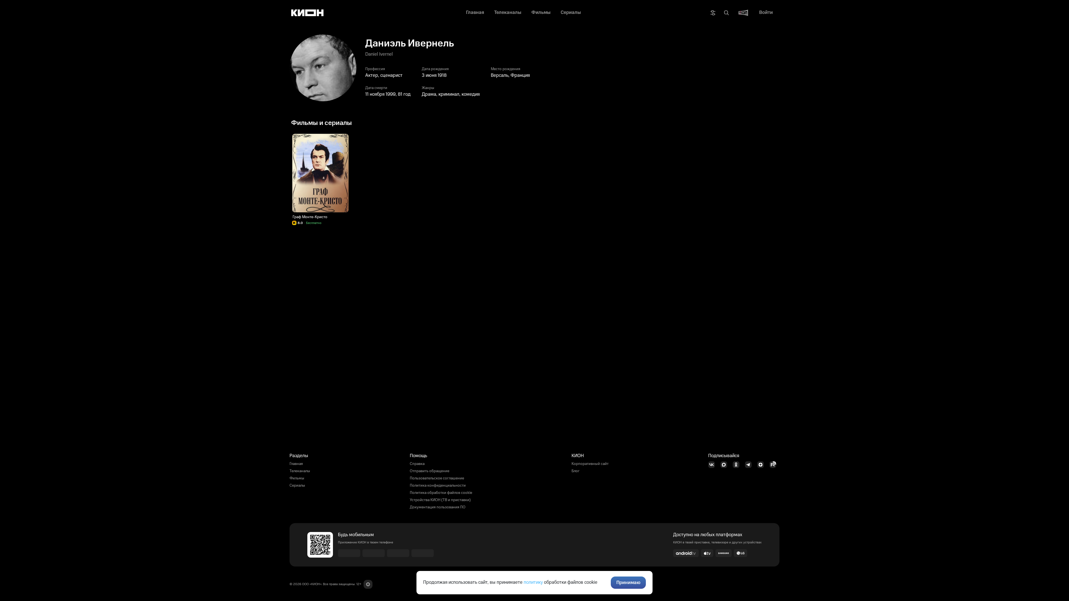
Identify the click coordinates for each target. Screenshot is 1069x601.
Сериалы (297, 485)
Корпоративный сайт (590, 463)
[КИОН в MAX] (725, 464)
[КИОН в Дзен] (762, 464)
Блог (576, 471)
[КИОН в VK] (713, 464)
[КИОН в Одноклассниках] (738, 464)
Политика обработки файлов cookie (441, 492)
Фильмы (297, 478)
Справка (417, 463)
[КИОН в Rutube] (774, 464)
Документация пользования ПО (437, 507)
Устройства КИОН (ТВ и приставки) (440, 500)
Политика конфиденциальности (438, 485)
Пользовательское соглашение (437, 478)
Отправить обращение (429, 471)
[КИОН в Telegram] (750, 464)
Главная (296, 463)
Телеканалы (300, 471)
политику (533, 582)
